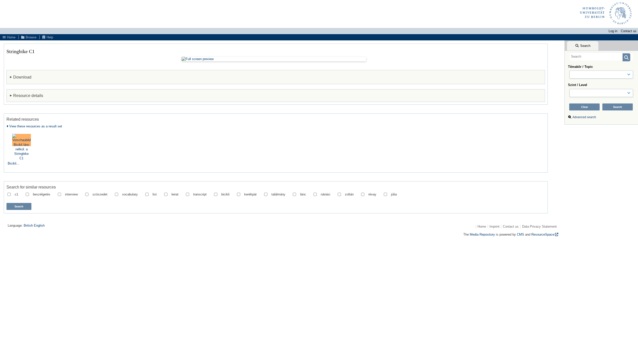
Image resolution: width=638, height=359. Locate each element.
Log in (613, 31)
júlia (394, 194)
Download (22, 77)
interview (71, 194)
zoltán (349, 194)
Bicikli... (13, 163)
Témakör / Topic (580, 67)
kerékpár (250, 194)
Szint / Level (577, 85)
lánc (303, 194)
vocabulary (130, 194)
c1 (16, 194)
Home (10, 37)
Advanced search (584, 117)
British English (34, 225)
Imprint (494, 226)
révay (372, 194)
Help (49, 37)
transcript (200, 194)
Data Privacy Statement (539, 226)
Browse (30, 37)
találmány (278, 194)
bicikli (225, 194)
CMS (520, 234)
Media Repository (482, 234)
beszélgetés (41, 194)
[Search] (626, 57)
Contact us (629, 31)
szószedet (99, 194)
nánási (325, 194)
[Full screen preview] (273, 59)
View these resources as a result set (35, 126)
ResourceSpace (542, 234)
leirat (174, 194)
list (155, 194)
